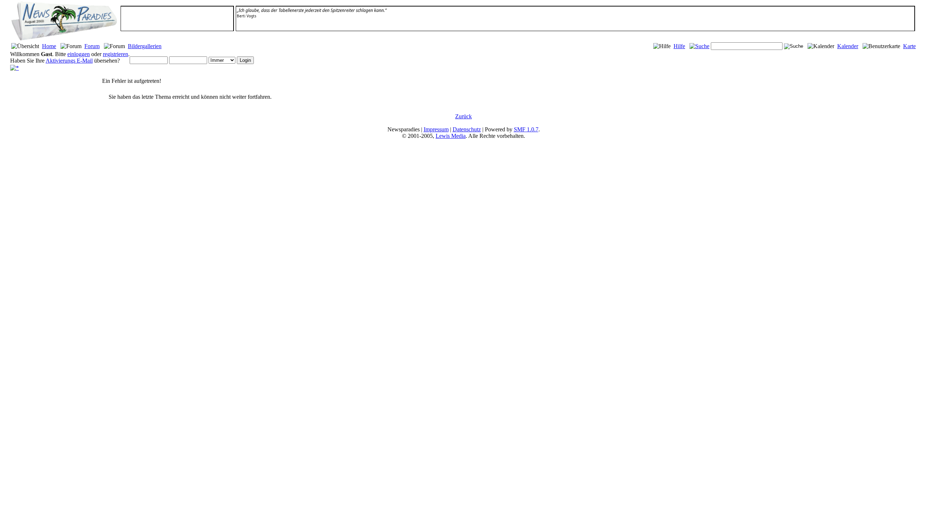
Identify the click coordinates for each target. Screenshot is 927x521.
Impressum (436, 129)
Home (49, 46)
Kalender (847, 46)
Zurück (463, 116)
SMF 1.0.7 (526, 129)
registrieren (115, 54)
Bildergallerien (145, 46)
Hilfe (679, 46)
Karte (909, 46)
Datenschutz (467, 129)
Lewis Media (451, 136)
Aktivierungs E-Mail (69, 61)
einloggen (78, 54)
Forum (92, 46)
